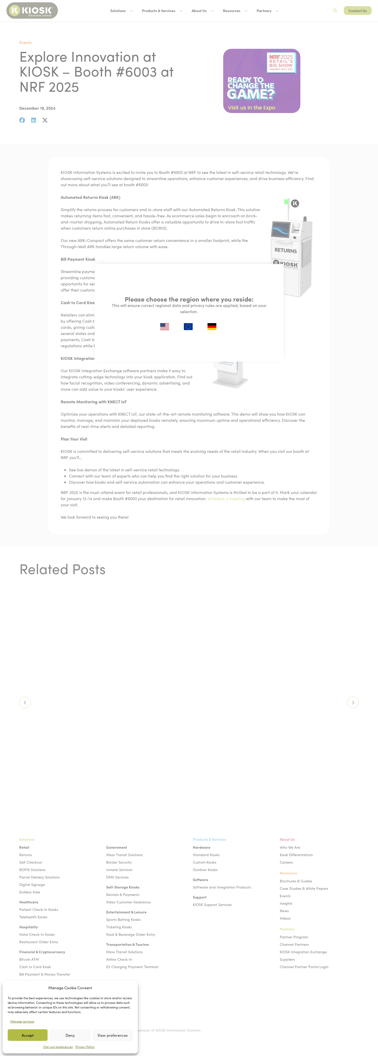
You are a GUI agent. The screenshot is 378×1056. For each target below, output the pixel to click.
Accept (28, 1035)
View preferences (112, 1035)
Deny (70, 1035)
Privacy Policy (85, 1047)
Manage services (22, 1021)
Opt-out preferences (58, 1047)
